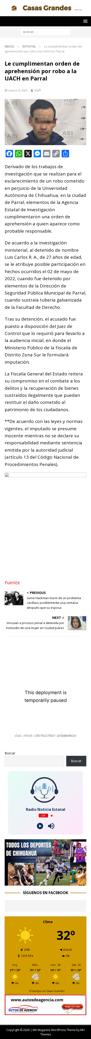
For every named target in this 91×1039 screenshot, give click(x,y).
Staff (37, 90)
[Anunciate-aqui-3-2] (45, 1012)
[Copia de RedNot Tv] (45, 883)
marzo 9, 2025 (18, 90)
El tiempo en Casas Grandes (46, 991)
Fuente (12, 583)
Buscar (10, 753)
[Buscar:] (46, 31)
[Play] (40, 826)
